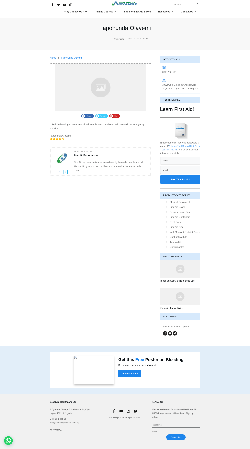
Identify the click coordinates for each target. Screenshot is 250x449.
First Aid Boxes (177, 207)
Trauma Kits (176, 242)
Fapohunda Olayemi (125, 28)
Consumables (177, 247)
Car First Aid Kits (178, 237)
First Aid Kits (176, 227)
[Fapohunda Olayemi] (100, 87)
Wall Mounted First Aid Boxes (185, 232)
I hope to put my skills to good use (177, 281)
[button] (8, 440)
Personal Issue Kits (180, 212)
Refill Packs (176, 222)
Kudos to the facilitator (171, 308)
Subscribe (176, 437)
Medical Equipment (180, 202)
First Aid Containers (180, 217)
